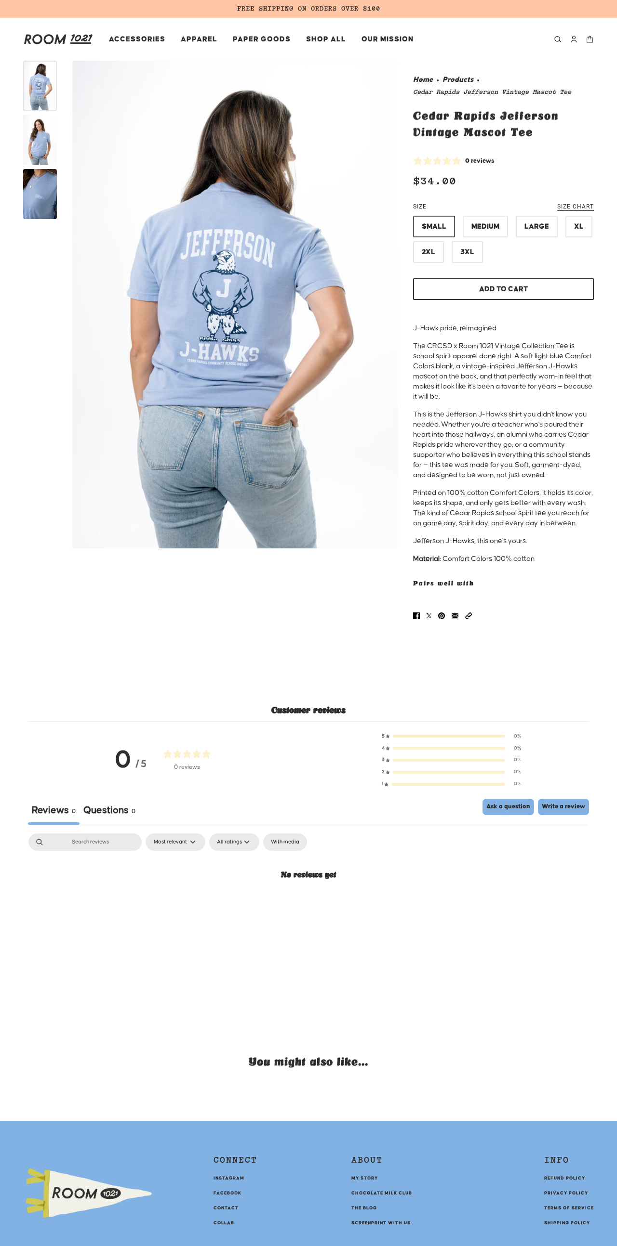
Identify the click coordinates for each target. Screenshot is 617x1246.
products (458, 79)
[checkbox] (285, 842)
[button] (468, 615)
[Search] (558, 39)
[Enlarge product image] (235, 304)
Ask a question (508, 806)
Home (423, 79)
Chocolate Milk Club (381, 1193)
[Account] (574, 39)
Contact (226, 1208)
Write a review (563, 806)
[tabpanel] (308, 906)
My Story (364, 1178)
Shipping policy (567, 1222)
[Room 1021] (58, 39)
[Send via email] (455, 615)
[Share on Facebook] (416, 615)
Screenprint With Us (381, 1222)
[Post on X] (429, 615)
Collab (224, 1222)
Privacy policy (566, 1193)
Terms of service (569, 1208)
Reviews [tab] (54, 810)
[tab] (109, 812)
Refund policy (564, 1178)
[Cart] (590, 39)
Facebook (227, 1193)
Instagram (229, 1178)
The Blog (364, 1208)
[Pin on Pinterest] (441, 615)
